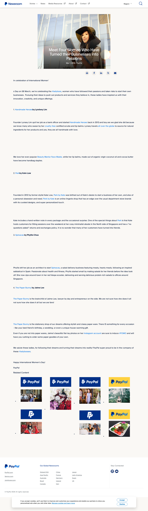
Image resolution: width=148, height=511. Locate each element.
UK (73, 481)
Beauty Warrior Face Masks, (50, 157)
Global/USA (44, 472)
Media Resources (55, 4)
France (58, 475)
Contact (83, 4)
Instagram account (92, 333)
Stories (32, 4)
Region (126, 4)
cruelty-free (50, 126)
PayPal (79, 63)
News (43, 4)
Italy (57, 484)
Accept (122, 500)
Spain (74, 478)
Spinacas (19, 235)
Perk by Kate (59, 195)
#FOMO (122, 333)
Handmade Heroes (23, 109)
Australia (43, 478)
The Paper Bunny (23, 287)
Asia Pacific (44, 475)
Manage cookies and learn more (63, 503)
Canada (43, 484)
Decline (122, 504)
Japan (74, 472)
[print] (87, 73)
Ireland (58, 481)
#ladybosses (25, 351)
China (58, 472)
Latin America (77, 475)
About (71, 4)
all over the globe (106, 126)
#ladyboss (56, 91)
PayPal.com (9, 472)
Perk (17, 173)
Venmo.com (9, 476)
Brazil (42, 481)
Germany (59, 478)
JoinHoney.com (10, 480)
